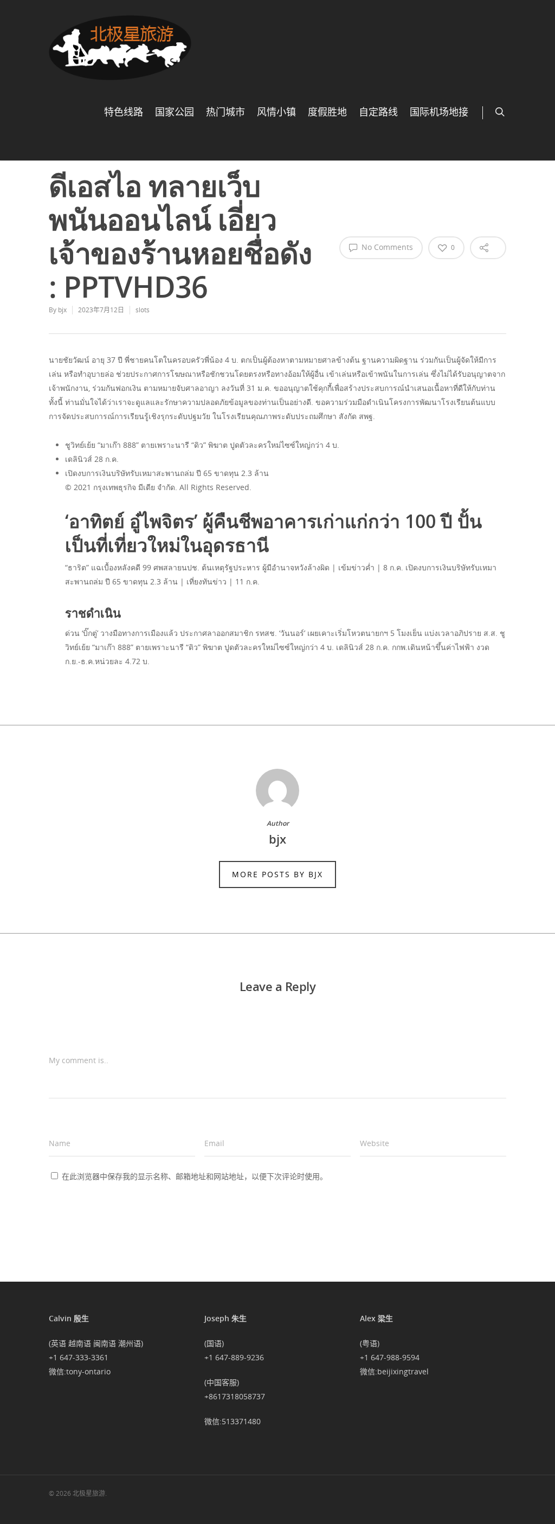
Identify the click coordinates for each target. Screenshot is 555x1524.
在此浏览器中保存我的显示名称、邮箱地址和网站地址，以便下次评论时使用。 (194, 1176)
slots (142, 309)
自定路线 (378, 112)
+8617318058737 (234, 1396)
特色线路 (123, 112)
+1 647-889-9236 (234, 1357)
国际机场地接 (439, 112)
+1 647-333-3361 (78, 1357)
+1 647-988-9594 (390, 1357)
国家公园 (174, 112)
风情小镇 (276, 112)
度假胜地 (327, 112)
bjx (62, 309)
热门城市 (225, 112)
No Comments (386, 247)
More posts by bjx (277, 874)
